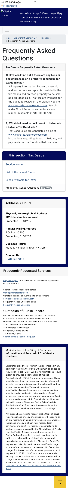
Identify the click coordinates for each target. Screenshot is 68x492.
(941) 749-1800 (15, 259)
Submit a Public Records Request (19, 337)
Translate (11, 5)
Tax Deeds (46, 38)
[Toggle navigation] (7, 30)
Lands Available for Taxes (21, 179)
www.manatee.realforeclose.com (27, 134)
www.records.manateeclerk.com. (27, 105)
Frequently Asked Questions (16, 305)
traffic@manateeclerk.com (15, 293)
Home (7, 38)
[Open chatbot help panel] (60, 482)
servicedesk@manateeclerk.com (18, 299)
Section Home (14, 164)
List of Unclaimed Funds (20, 172)
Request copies (10, 280)
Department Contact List (25, 38)
